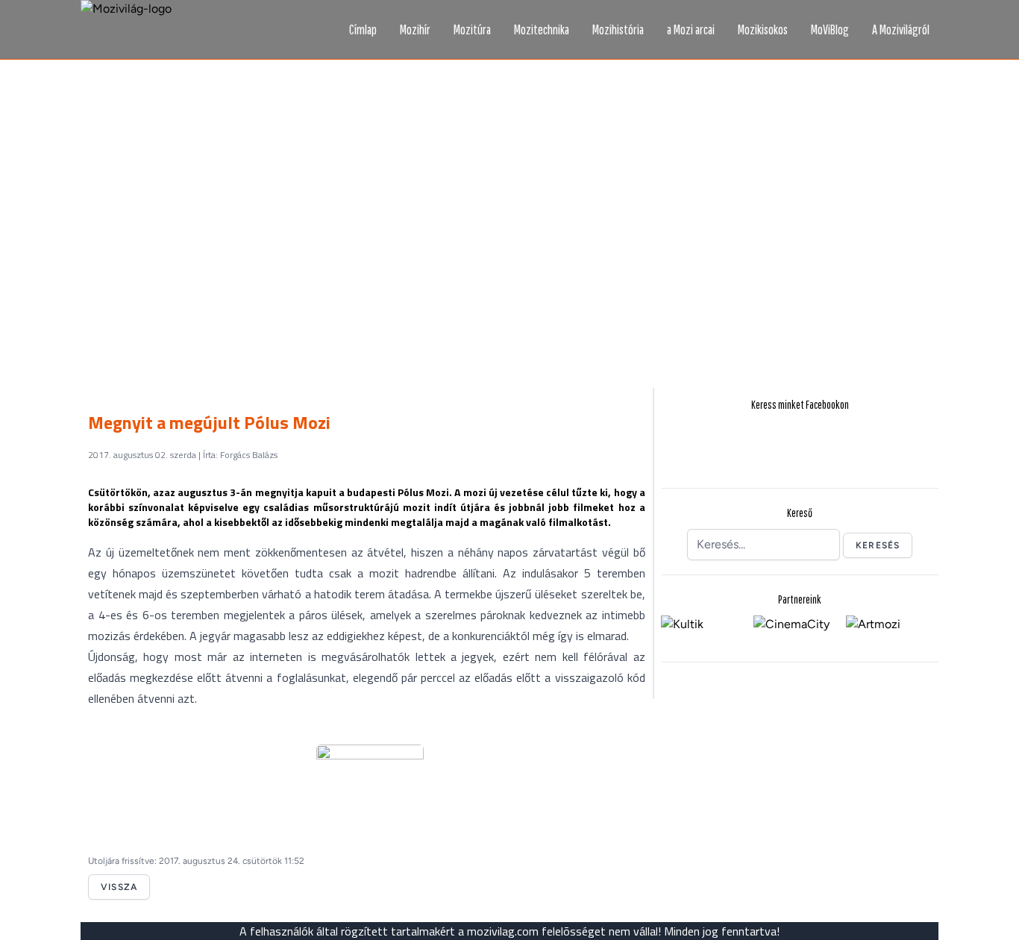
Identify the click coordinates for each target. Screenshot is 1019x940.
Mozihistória (618, 29)
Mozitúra (472, 29)
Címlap (363, 29)
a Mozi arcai (691, 29)
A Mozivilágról (900, 29)
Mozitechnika (541, 29)
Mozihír (415, 29)
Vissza (119, 887)
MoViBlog (830, 29)
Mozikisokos (763, 29)
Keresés (878, 545)
